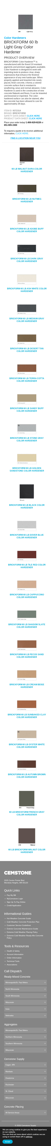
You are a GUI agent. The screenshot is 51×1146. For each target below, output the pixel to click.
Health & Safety (13, 951)
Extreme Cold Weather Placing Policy (22, 932)
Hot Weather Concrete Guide (19, 918)
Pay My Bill (11, 895)
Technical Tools (13, 961)
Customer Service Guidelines (19, 925)
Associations (12, 965)
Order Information (14, 958)
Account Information (15, 954)
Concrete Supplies (13, 10)
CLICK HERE (33, 116)
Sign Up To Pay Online (16, 902)
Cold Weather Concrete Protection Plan (23, 922)
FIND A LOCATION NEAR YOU (26, 138)
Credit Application (14, 905)
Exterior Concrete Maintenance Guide (22, 929)
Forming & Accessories (15, 36)
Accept (7, 1142)
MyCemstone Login (15, 899)
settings (29, 1137)
